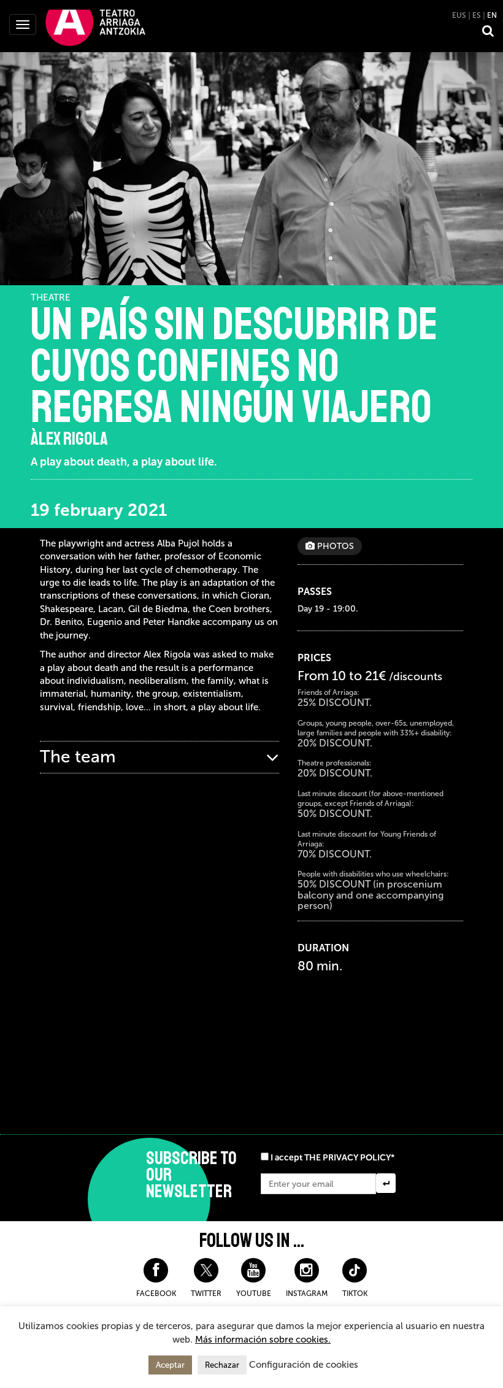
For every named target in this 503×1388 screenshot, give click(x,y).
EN (492, 15)
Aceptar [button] (170, 1365)
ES (476, 15)
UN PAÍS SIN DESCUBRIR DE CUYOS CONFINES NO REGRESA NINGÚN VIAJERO (234, 366)
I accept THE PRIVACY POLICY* (332, 1157)
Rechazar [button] (222, 1365)
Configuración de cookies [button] (303, 1364)
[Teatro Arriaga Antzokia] (95, 27)
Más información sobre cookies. (263, 1339)
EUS (459, 15)
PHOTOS (334, 546)
